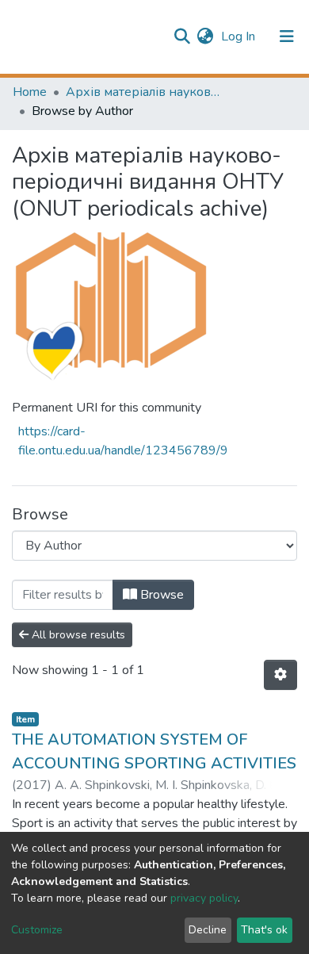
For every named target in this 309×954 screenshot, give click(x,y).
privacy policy (204, 898)
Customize (37, 929)
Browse (160, 594)
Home (30, 92)
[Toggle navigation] (287, 36)
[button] (205, 36)
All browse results (77, 634)
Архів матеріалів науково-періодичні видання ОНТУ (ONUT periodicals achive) (145, 92)
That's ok (264, 929)
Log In (239, 36)
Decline (208, 929)
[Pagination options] (280, 675)
